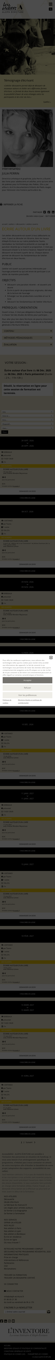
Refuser (27, 687)
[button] (51, 657)
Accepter (27, 680)
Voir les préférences (27, 695)
